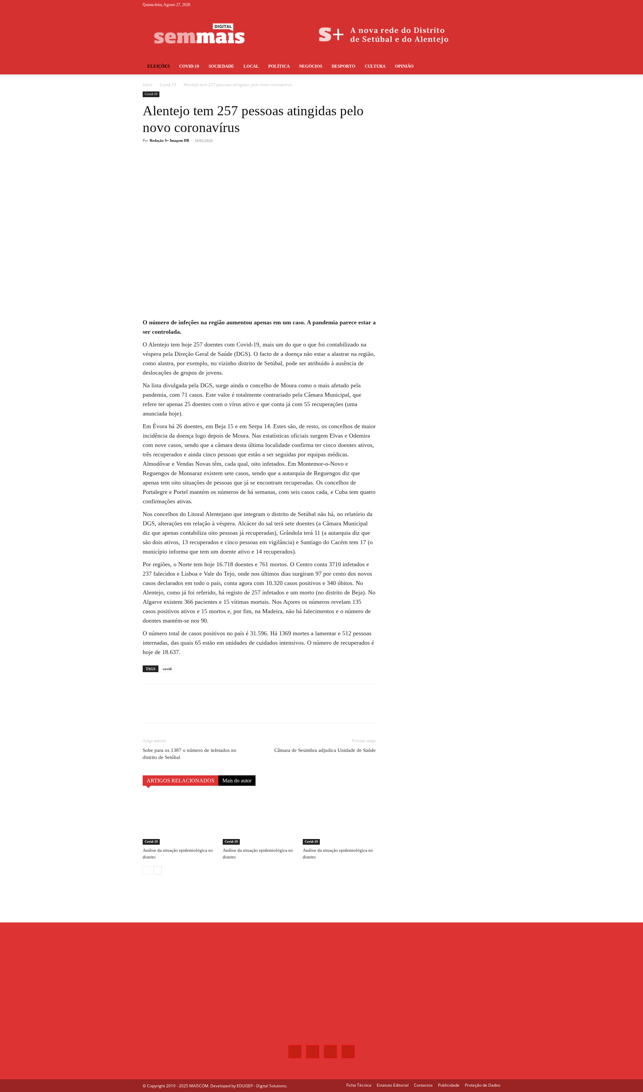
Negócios (310, 66)
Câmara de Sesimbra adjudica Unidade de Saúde (325, 750)
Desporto (343, 66)
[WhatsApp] (237, 167)
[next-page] (157, 870)
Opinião (404, 66)
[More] (253, 167)
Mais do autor (237, 780)
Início (147, 84)
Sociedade (221, 66)
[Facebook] (462, 4)
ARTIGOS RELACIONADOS (180, 780)
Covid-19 (168, 84)
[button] (492, 67)
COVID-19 (189, 66)
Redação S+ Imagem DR (169, 140)
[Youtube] (495, 4)
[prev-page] (147, 870)
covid (167, 669)
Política (279, 66)
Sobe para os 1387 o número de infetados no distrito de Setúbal (189, 754)
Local (251, 66)
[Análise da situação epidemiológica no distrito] (179, 819)
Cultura (375, 66)
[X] (484, 4)
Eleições (158, 66)
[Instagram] (473, 4)
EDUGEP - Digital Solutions (261, 1086)
